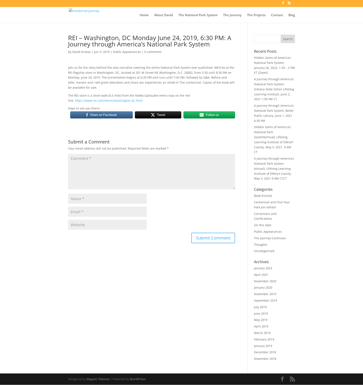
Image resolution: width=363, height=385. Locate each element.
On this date (262, 225)
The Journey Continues (270, 238)
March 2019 (262, 333)
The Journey (232, 15)
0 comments (153, 52)
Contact (277, 15)
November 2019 (265, 294)
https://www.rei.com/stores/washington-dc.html (108, 100)
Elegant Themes (97, 379)
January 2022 (263, 268)
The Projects (256, 15)
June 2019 (261, 313)
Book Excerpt (263, 196)
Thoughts (260, 245)
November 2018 (265, 359)
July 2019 (260, 307)
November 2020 (265, 281)
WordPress (138, 379)
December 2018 (265, 352)
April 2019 (261, 326)
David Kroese (81, 52)
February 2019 (264, 339)
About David (163, 15)
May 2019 (260, 320)
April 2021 (261, 275)
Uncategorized (264, 251)
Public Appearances (127, 52)
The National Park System (198, 15)
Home (144, 15)
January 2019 (263, 346)
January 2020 (263, 287)
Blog (291, 15)
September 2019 (265, 300)
